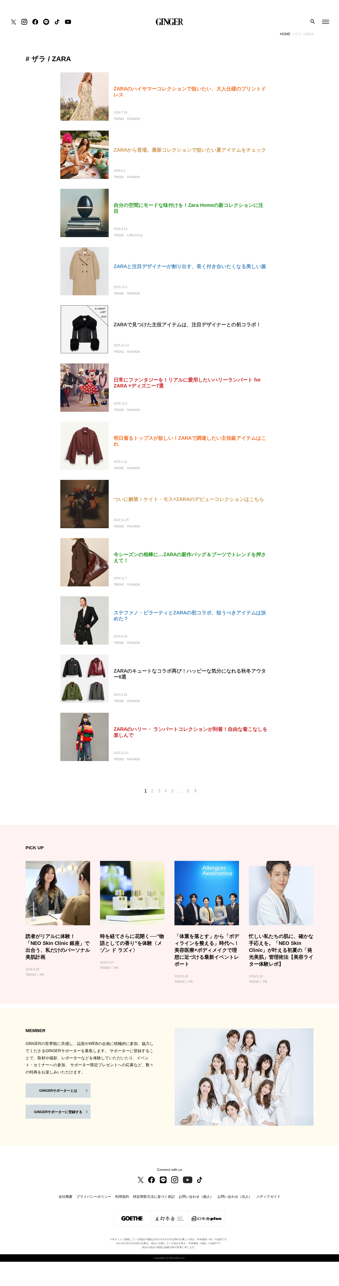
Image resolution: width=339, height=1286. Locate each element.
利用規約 (122, 1197)
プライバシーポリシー (93, 1197)
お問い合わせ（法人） (234, 1197)
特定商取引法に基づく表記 (154, 1197)
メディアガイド (268, 1197)
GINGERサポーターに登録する (58, 1112)
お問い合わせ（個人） (196, 1197)
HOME (285, 34)
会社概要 (65, 1197)
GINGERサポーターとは (58, 1091)
